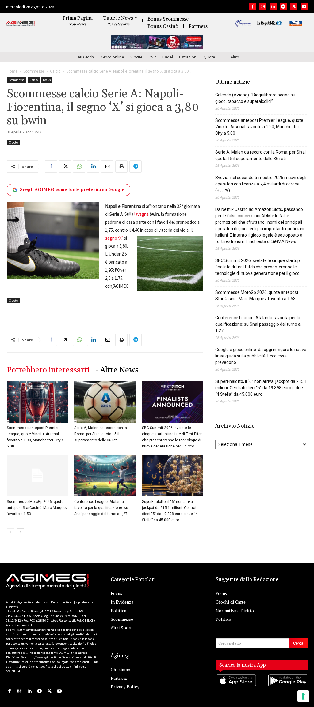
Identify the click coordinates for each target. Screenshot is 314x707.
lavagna (141, 214)
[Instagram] (262, 6)
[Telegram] (283, 6)
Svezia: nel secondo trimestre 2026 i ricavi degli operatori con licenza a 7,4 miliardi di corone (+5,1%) (260, 184)
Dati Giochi (85, 57)
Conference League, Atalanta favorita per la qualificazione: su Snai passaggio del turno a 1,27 (101, 507)
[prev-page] (10, 532)
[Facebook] (252, 6)
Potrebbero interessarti (48, 370)
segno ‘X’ (114, 238)
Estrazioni (188, 57)
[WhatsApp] (79, 166)
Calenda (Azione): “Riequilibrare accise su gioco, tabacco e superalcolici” (255, 98)
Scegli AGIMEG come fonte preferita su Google (72, 190)
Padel (167, 57)
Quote (209, 57)
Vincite (136, 57)
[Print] (121, 166)
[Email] (107, 166)
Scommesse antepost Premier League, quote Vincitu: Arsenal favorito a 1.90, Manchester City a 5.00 (259, 127)
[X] (293, 6)
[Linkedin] (273, 6)
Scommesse (33, 71)
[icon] (236, 686)
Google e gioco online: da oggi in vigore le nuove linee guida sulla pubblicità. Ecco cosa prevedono (260, 356)
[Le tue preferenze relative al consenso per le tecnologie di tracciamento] (303, 696)
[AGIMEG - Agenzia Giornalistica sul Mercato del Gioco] (20, 24)
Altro (235, 57)
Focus (47, 80)
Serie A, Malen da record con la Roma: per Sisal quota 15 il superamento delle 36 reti (100, 434)
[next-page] (20, 532)
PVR (152, 57)
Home (12, 71)
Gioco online (112, 57)
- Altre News (117, 370)
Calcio (55, 71)
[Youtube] (304, 6)
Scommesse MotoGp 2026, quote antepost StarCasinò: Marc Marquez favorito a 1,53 (37, 507)
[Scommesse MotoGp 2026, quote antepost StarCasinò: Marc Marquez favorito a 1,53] (37, 475)
